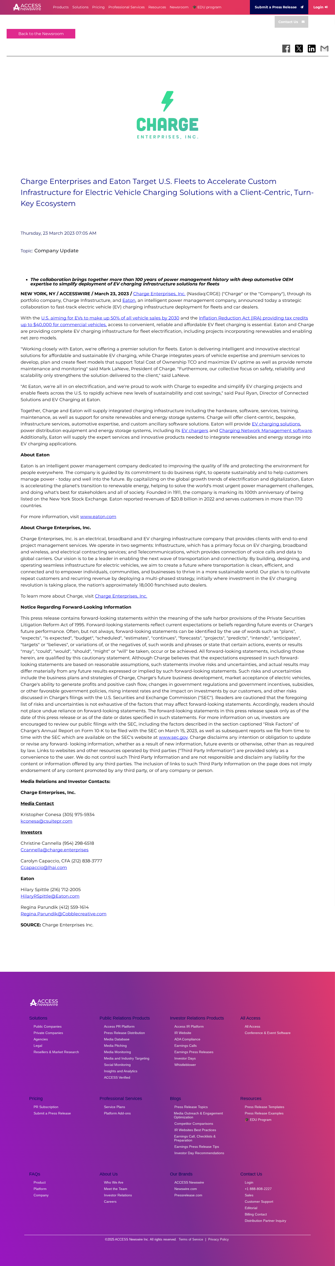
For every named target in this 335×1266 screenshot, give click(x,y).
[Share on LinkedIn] (312, 48)
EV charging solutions (276, 424)
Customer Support (259, 1201)
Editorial (251, 1208)
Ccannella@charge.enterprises (55, 850)
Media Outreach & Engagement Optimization (198, 1115)
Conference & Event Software (268, 1033)
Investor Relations (118, 1195)
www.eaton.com (98, 516)
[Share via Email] (324, 48)
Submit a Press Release (276, 7)
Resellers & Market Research (56, 1052)
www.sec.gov (173, 737)
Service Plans (114, 1107)
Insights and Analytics (120, 1071)
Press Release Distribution (124, 1033)
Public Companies (48, 1026)
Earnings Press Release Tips (196, 1147)
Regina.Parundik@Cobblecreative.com (63, 914)
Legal (38, 1046)
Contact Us (288, 22)
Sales (249, 1195)
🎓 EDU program (206, 7)
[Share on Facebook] (286, 48)
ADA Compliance (187, 1039)
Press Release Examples (264, 1113)
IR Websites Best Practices (195, 1130)
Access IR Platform (189, 1026)
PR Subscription (46, 1107)
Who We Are (113, 1182)
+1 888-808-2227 (258, 1189)
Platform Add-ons (117, 1113)
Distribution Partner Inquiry (265, 1221)
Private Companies (48, 1033)
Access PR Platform (119, 1026)
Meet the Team (115, 1189)
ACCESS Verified (117, 1077)
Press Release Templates (264, 1107)
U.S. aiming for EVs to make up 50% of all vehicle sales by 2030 (110, 318)
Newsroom (179, 7)
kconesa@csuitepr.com (46, 821)
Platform (40, 1189)
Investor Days (185, 1058)
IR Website (182, 1033)
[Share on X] (299, 48)
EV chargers (194, 430)
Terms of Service (191, 1239)
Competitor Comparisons (193, 1123)
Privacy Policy (218, 1239)
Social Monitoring (117, 1065)
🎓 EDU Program (258, 1120)
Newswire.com (185, 1189)
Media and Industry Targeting (126, 1058)
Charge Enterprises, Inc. (159, 293)
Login (318, 7)
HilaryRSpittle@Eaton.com (50, 896)
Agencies (41, 1039)
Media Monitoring (117, 1052)
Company (41, 1195)
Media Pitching (115, 1046)
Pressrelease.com (188, 1195)
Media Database (116, 1039)
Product (40, 1182)
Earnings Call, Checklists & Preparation (195, 1138)
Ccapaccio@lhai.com (44, 867)
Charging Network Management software (265, 430)
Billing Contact (256, 1214)
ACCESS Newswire (189, 1182)
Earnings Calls (185, 1046)
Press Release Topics (191, 1107)
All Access (252, 1026)
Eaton (128, 300)
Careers (110, 1201)
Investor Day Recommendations (199, 1153)
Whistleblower (185, 1065)
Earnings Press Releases (193, 1052)
